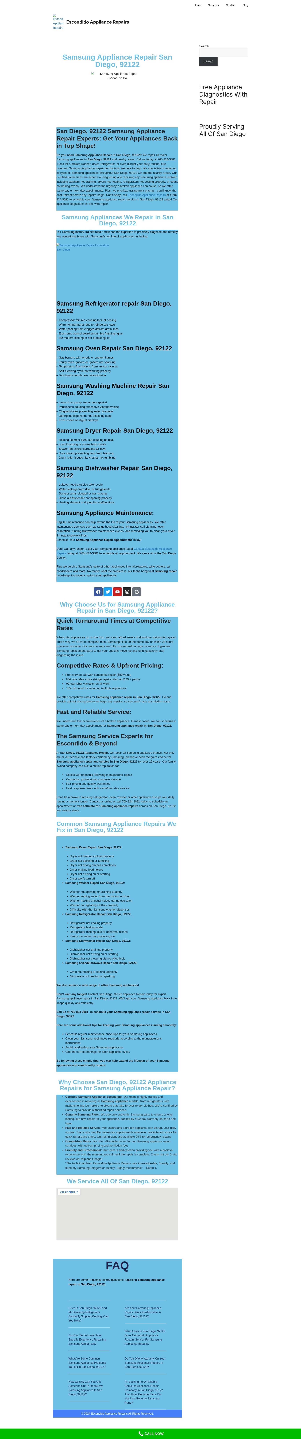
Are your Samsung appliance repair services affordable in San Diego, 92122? (143, 1312)
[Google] (136, 591)
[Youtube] (117, 591)
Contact (231, 5)
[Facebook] (98, 591)
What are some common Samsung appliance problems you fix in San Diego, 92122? (87, 1362)
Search (204, 46)
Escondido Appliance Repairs (97, 22)
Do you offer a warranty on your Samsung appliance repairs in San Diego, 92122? (145, 1362)
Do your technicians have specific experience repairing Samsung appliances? (87, 1339)
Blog (245, 5)
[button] (89, 1316)
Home (197, 5)
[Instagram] (127, 591)
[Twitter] (107, 591)
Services (213, 5)
